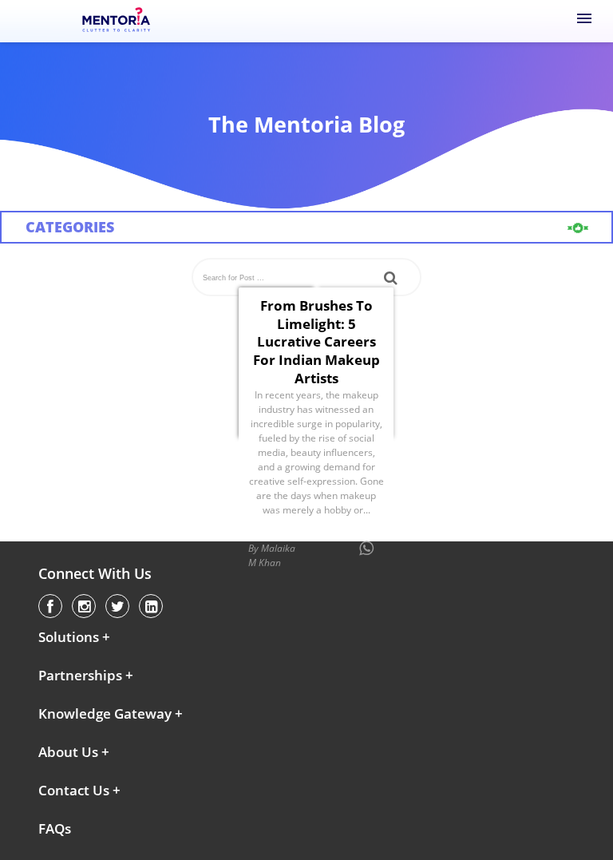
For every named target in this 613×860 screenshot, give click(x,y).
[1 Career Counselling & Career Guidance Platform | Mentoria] (117, 20)
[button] (120, 637)
